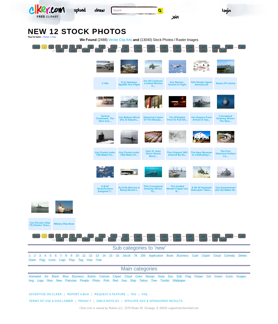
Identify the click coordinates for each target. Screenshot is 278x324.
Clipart (206, 255)
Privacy (84, 301)
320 (86, 50)
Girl (209, 276)
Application (156, 255)
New (59, 280)
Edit (179, 276)
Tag (80, 260)
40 (102, 47)
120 (151, 47)
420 (151, 50)
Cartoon (104, 276)
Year (89, 260)
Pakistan (70, 280)
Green (218, 276)
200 (203, 47)
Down (32, 260)
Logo (62, 260)
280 (60, 50)
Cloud (217, 255)
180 (190, 47)
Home (46, 37)
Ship (133, 280)
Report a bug (78, 294)
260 (242, 47)
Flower (199, 276)
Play (72, 260)
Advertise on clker (45, 294)
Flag (42, 260)
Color (139, 276)
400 (138, 50)
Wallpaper (179, 280)
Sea (124, 280)
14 (104, 255)
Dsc (170, 276)
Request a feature (110, 294)
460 (177, 50)
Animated (35, 276)
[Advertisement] (60, 120)
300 (73, 50)
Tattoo (143, 280)
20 (90, 47)
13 (97, 255)
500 (203, 50)
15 (110, 255)
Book (170, 255)
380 (125, 50)
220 (216, 47)
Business (183, 255)
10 (77, 255)
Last (223, 50)
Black (55, 276)
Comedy (229, 255)
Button (92, 276)
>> (215, 50)
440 (164, 50)
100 (138, 47)
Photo (96, 280)
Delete (242, 255)
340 (99, 50)
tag (133, 294)
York (99, 260)
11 (84, 255)
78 (135, 255)
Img (31, 280)
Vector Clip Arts (120, 40)
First (36, 47)
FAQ (144, 294)
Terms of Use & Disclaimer (51, 301)
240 (229, 47)
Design (150, 276)
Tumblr (165, 280)
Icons (52, 260)
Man (50, 280)
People (84, 280)
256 (143, 255)
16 (117, 255)
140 (164, 47)
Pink (106, 280)
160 (177, 47)
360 (112, 50)
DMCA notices (108, 301)
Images (241, 276)
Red (115, 280)
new (54, 37)
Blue (65, 276)
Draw (161, 276)
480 (190, 50)
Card (195, 255)
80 (125, 47)
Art (46, 276)
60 (114, 47)
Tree (154, 280)
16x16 (126, 255)
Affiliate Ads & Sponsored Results (153, 301)
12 (90, 255)
